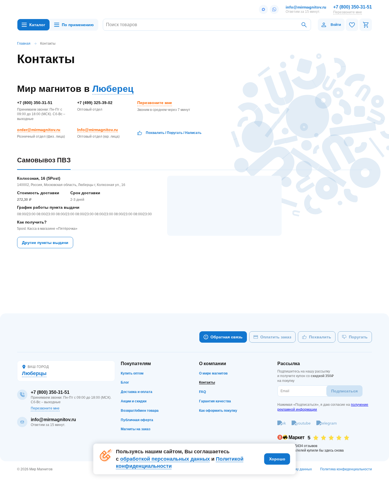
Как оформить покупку (218, 411)
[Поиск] (304, 25)
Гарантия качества (215, 401)
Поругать (175, 133)
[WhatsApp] (274, 9)
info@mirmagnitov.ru (306, 7)
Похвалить (155, 133)
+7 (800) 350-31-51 (352, 7)
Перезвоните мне (347, 12)
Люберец (113, 89)
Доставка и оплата (136, 392)
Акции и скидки (133, 401)
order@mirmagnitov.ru (38, 129)
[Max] (263, 9)
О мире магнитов (213, 373)
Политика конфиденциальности (346, 469)
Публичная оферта (137, 420)
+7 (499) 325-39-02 (94, 102)
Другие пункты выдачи (45, 242)
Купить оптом (132, 373)
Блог (125, 382)
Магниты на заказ (135, 429)
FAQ (202, 392)
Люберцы (34, 373)
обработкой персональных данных (165, 459)
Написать (193, 133)
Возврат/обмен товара (140, 411)
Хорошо (277, 459)
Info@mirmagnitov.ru (97, 129)
